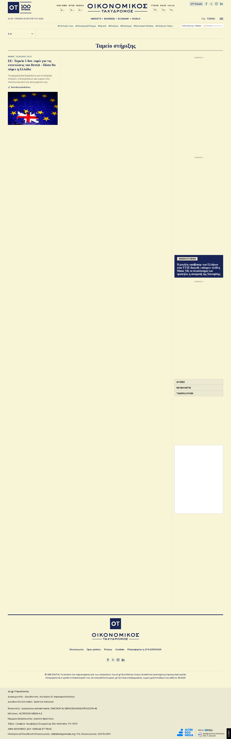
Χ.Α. (10, 33)
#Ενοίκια (113, 25)
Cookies (119, 649)
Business (109, 18)
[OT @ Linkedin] (221, 4)
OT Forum (196, 4)
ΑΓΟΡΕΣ (180, 382)
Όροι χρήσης (94, 649)
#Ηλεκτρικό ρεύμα (85, 25)
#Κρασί (102, 25)
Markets (96, 18)
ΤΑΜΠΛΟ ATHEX (184, 393)
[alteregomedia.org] (185, 735)
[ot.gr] (117, 11)
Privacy (108, 649)
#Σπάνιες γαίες (164, 25)
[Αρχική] (19, 7)
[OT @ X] (211, 4)
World (136, 18)
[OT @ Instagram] (216, 4)
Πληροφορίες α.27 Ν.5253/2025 (144, 649)
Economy (123, 18)
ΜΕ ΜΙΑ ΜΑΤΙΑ (183, 387)
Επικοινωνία (76, 649)
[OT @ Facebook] (206, 4)
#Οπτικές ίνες (65, 25)
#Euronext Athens (143, 25)
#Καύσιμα (126, 25)
